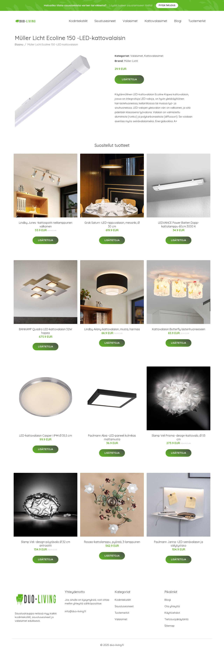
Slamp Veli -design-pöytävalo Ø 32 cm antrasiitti (45, 543)
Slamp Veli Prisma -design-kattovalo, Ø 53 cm (178, 437)
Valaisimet (130, 21)
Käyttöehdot (172, 612)
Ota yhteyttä (172, 606)
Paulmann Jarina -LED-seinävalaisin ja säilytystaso (178, 543)
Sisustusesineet (105, 21)
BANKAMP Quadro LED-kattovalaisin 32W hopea (45, 331)
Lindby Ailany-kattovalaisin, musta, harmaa (112, 329)
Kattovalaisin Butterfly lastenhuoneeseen (178, 329)
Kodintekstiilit (78, 21)
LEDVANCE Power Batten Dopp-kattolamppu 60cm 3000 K (178, 224)
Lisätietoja (129, 79)
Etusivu (19, 44)
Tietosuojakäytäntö (176, 619)
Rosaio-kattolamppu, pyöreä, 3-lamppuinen (112, 542)
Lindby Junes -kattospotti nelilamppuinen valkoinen (45, 224)
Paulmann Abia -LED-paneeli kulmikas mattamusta (112, 437)
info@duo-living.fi (75, 611)
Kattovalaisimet (156, 21)
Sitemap (169, 625)
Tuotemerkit (197, 21)
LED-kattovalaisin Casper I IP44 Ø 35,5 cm (45, 435)
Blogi (177, 21)
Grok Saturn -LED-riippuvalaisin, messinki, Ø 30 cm (112, 224)
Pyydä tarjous (167, 5)
